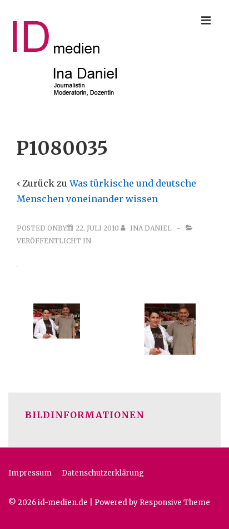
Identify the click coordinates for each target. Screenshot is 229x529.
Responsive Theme (175, 502)
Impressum (30, 473)
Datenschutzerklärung (103, 473)
